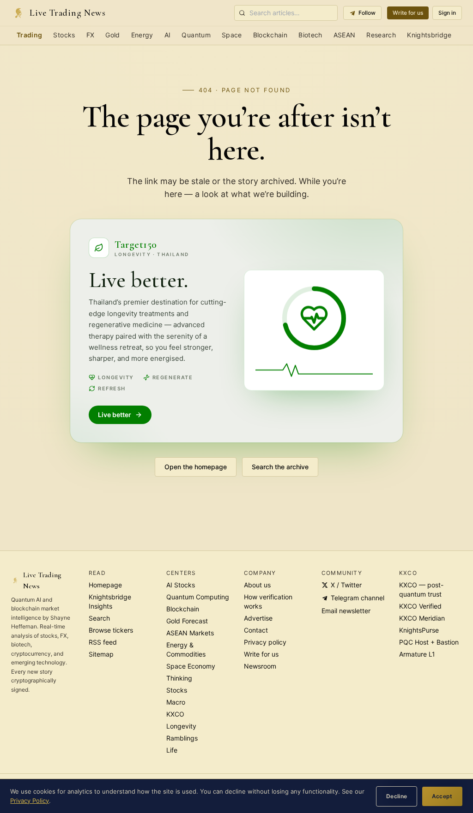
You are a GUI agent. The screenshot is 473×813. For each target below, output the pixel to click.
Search (99, 618)
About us (257, 585)
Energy (142, 35)
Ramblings (182, 738)
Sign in (447, 12)
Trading (29, 35)
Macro (175, 702)
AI (167, 35)
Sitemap (101, 654)
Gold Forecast (187, 621)
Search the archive (280, 467)
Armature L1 (417, 654)
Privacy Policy (29, 800)
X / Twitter (346, 585)
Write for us (408, 12)
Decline (396, 796)
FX (90, 35)
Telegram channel (357, 598)
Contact (256, 630)
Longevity (181, 726)
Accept (442, 796)
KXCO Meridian (422, 618)
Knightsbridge (429, 35)
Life (171, 750)
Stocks (64, 35)
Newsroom (260, 666)
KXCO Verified (420, 606)
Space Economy (190, 666)
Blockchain (270, 35)
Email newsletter (345, 611)
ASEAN (345, 35)
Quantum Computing (197, 597)
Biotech (310, 35)
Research (381, 35)
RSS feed (103, 642)
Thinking (179, 678)
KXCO (175, 714)
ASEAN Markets (190, 633)
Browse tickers (111, 630)
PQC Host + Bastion (429, 642)
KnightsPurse (419, 630)
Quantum (196, 35)
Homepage (105, 585)
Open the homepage (195, 467)
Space (232, 35)
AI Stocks (180, 585)
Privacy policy (265, 642)
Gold (112, 35)
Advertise (258, 618)
